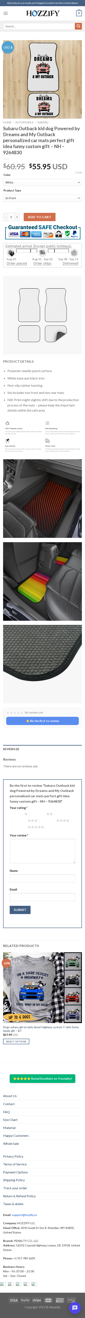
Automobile (24, 122)
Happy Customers (16, 1135)
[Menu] (5, 13)
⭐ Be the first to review (42, 721)
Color (7, 175)
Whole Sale (11, 1143)
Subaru (42, 122)
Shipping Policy (14, 1180)
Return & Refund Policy (19, 1196)
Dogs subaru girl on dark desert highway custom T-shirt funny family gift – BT (41, 1029)
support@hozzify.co (24, 1215)
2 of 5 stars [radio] (38, 814)
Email (13, 889)
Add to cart (39, 217)
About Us (10, 1096)
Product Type (12, 190)
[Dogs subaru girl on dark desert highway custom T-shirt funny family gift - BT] (42, 987)
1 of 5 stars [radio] (16, 814)
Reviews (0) (11, 749)
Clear (78, 172)
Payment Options (15, 1172)
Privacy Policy (13, 1156)
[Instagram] (11, 1285)
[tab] (42, 749)
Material (9, 1128)
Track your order (15, 1188)
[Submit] (78, 26)
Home (7, 122)
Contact (9, 1104)
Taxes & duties (13, 1204)
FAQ (6, 1112)
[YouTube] (18, 1285)
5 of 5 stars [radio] (19, 827)
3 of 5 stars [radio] (19, 820)
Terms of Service (15, 1164)
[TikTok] (34, 1285)
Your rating (18, 808)
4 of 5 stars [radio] (47, 820)
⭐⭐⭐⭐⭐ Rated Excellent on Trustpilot (42, 1078)
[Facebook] (3, 1285)
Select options (16, 1041)
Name (14, 870)
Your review (19, 835)
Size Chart (10, 1120)
